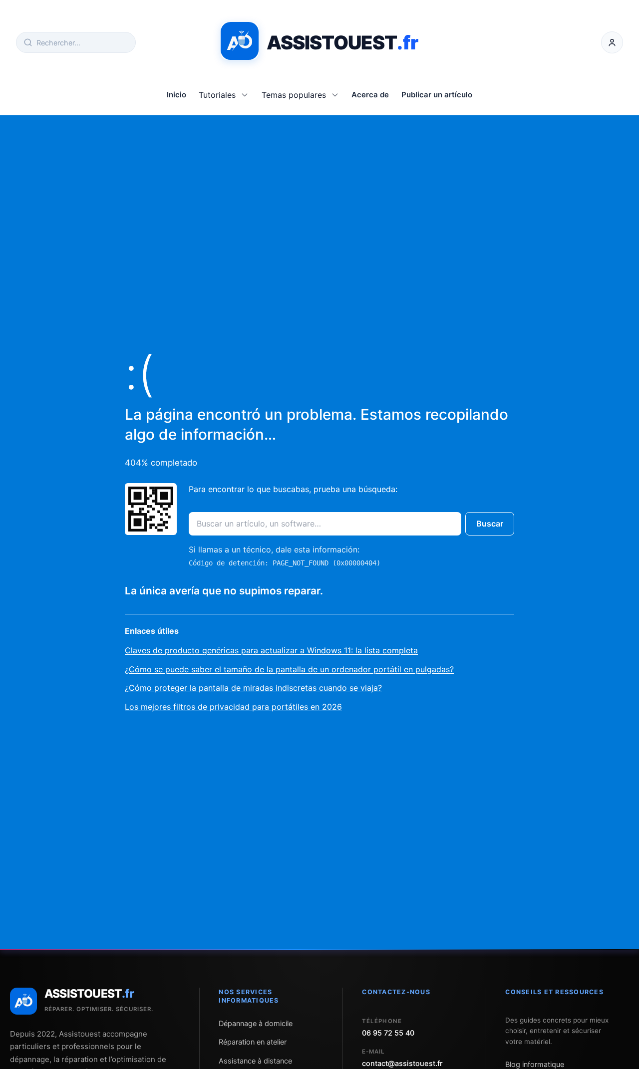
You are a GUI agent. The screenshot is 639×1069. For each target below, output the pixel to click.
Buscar (489, 524)
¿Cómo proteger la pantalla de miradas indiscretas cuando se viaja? (253, 688)
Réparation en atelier (253, 1042)
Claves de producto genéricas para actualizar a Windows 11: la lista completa (271, 650)
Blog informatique (534, 1064)
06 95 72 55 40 (388, 1033)
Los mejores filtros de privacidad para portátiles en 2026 (233, 707)
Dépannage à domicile (256, 1023)
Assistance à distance (255, 1061)
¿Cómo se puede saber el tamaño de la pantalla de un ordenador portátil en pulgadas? (289, 669)
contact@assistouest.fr (402, 1063)
